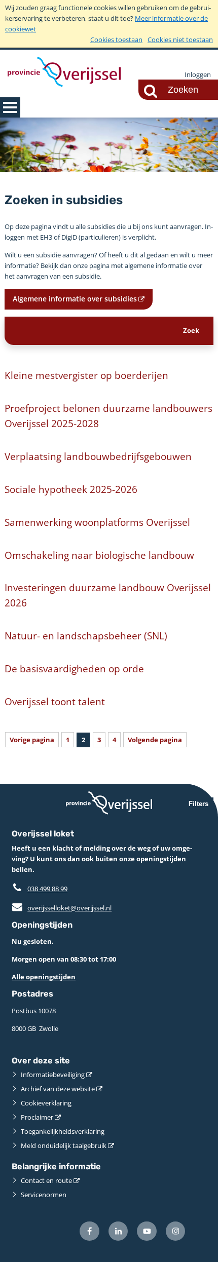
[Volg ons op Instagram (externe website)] (176, 1231)
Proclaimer (37, 1117)
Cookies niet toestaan (180, 39)
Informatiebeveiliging (53, 1074)
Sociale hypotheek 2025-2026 (71, 489)
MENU (10, 107)
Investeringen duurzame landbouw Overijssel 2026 (108, 595)
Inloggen (198, 74)
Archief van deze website (58, 1088)
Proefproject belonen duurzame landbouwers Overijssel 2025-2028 (108, 416)
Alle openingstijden (44, 976)
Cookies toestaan (116, 39)
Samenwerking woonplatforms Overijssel (97, 522)
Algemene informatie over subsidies (75, 298)
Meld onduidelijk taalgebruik (63, 1145)
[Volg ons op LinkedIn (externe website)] (118, 1231)
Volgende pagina (155, 739)
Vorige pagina (32, 739)
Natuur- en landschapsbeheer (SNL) (86, 635)
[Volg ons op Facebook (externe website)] (89, 1231)
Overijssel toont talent (55, 701)
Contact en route (46, 1180)
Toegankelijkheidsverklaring (62, 1131)
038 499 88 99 (47, 888)
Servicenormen (43, 1194)
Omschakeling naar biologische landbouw (99, 555)
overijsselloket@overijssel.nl (62, 907)
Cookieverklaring (46, 1102)
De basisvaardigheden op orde (74, 668)
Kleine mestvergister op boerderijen (86, 375)
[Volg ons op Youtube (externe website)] (147, 1231)
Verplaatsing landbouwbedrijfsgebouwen (98, 456)
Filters (198, 804)
